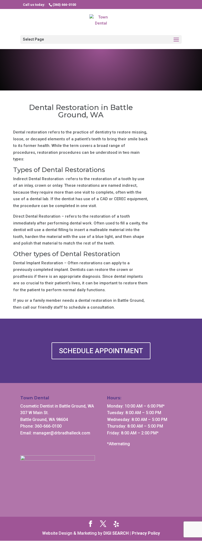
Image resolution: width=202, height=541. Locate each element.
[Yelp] (116, 524)
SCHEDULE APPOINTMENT (101, 351)
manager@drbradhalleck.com (61, 432)
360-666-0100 (48, 426)
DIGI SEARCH (116, 533)
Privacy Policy (146, 533)
